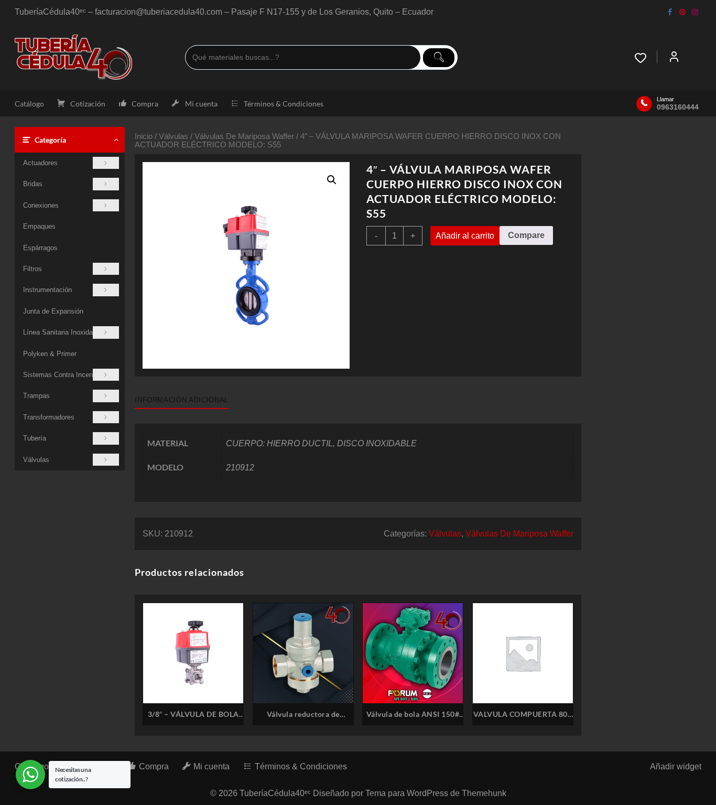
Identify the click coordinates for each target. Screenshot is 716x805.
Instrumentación (47, 290)
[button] (331, 179)
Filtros (32, 269)
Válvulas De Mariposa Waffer (244, 136)
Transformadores (48, 417)
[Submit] (438, 57)
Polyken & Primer (50, 354)
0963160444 (678, 107)
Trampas (36, 396)
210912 (240, 467)
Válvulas (36, 460)
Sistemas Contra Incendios (64, 375)
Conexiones (41, 205)
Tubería (34, 438)
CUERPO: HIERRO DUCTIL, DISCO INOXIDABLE (321, 443)
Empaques (39, 226)
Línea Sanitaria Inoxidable (62, 332)
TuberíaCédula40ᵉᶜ (275, 793)
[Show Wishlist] (645, 57)
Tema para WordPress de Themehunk (435, 793)
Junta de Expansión (53, 311)
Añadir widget (675, 766)
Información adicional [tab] (182, 400)
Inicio (144, 136)
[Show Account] (674, 57)
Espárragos (40, 248)
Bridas (32, 184)
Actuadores (40, 163)
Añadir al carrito (465, 235)
